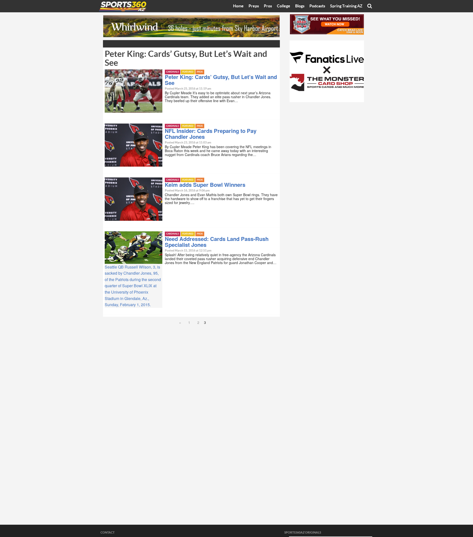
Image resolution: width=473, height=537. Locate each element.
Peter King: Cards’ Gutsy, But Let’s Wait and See (221, 80)
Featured (187, 72)
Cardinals (172, 72)
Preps (254, 6)
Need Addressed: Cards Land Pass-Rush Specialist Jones (217, 242)
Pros (268, 6)
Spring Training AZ (346, 6)
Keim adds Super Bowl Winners (205, 185)
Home (238, 6)
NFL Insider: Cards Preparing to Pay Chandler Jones (210, 134)
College (283, 6)
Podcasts (317, 6)
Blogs (299, 6)
